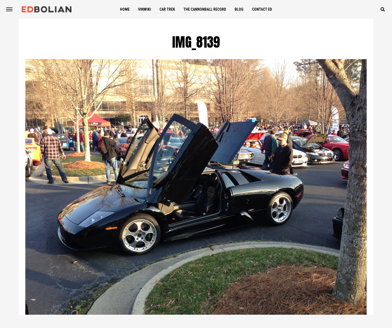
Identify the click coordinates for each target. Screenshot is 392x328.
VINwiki (144, 9)
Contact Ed (262, 9)
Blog (239, 9)
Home (125, 9)
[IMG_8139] (196, 313)
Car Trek (167, 9)
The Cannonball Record (204, 9)
